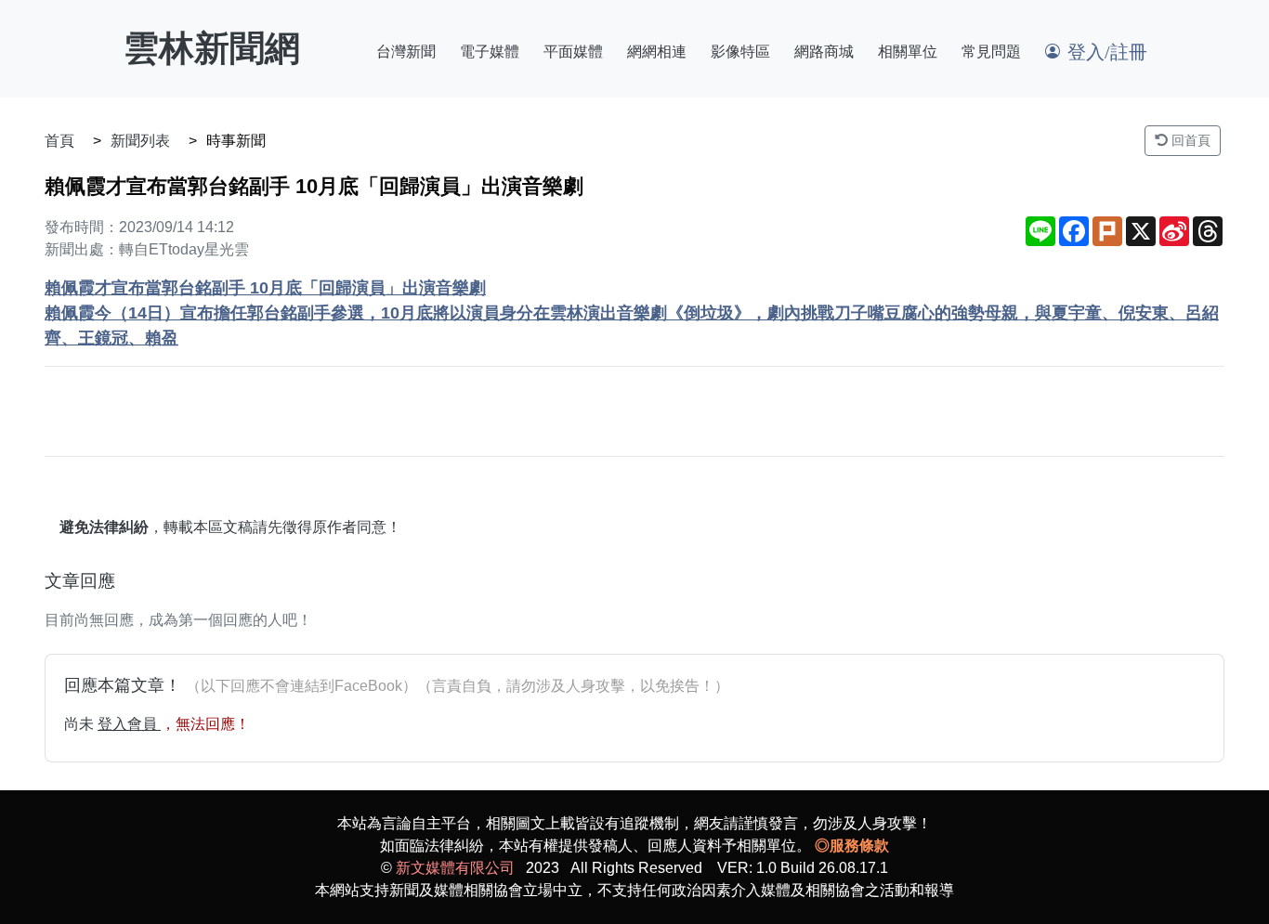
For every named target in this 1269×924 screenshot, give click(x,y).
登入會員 (129, 724)
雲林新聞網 (212, 48)
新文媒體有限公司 (455, 868)
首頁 (59, 141)
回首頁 (1189, 140)
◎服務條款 (852, 845)
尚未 (81, 724)
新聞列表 (140, 141)
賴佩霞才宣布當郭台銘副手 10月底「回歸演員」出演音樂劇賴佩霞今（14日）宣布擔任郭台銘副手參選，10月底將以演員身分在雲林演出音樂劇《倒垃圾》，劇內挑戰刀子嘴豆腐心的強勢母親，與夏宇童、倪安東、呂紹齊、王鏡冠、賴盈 (632, 313)
